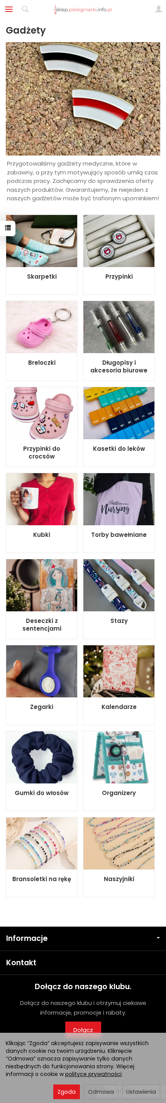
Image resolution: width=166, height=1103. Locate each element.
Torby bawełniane (119, 535)
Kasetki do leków (119, 449)
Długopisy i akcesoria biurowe (118, 366)
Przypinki (119, 276)
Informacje (26, 938)
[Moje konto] (158, 9)
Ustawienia (141, 1092)
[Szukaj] (25, 9)
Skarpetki (42, 276)
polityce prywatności (93, 1074)
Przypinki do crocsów (41, 452)
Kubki (41, 535)
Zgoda (67, 1092)
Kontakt (21, 963)
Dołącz (83, 1030)
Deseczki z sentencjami (41, 625)
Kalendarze (119, 707)
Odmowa (101, 1092)
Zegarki (41, 707)
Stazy (119, 621)
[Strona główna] (83, 9)
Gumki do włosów (42, 793)
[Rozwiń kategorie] (9, 9)
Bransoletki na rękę (41, 879)
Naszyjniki (119, 879)
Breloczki (42, 363)
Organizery (119, 793)
